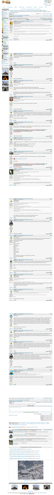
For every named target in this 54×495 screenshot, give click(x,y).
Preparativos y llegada (5, 52)
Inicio (3, 7)
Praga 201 (42, 422)
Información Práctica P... (41, 423)
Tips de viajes (15, 429)
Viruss (11, 259)
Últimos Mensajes (14, 415)
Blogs (15, 7)
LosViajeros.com (28, 492)
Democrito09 (11, 137)
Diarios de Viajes (5, 14)
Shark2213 (11, 80)
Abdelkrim (11, 64)
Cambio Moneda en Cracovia (16, 424)
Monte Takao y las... (5, 67)
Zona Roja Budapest (30, 423)
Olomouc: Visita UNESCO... (5, 28)
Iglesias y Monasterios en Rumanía (20, 158)
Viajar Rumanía (24, 424)
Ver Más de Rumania (6, 47)
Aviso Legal (37, 492)
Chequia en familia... (5, 60)
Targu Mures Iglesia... (5, 50)
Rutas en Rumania (19, 16)
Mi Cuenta (40, 7)
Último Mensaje (38, 454)
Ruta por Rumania (5, 40)
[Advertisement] (27, 2)
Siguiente (51, 13)
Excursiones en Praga (22, 422)
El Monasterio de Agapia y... (5, 55)
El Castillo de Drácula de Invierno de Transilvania (20, 430)
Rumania (14, 16)
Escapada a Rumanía (4, 41)
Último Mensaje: (43, 18)
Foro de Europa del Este (14, 11)
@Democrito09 (16, 153)
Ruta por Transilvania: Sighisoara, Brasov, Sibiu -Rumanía (20, 456)
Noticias (4, 15)
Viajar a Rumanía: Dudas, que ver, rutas (30, 480)
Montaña (27, 422)
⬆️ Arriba (11, 39)
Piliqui (11, 21)
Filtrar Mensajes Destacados (47, 19)
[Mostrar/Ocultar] (8, 68)
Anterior (40, 13)
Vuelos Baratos (47, 422)
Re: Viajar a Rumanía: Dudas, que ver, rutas (25, 21)
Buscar (45, 3)
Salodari (11, 151)
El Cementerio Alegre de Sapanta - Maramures (20, 434)
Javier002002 (11, 341)
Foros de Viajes (9, 7)
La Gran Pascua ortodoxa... (5, 44)
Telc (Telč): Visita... (5, 29)
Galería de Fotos (29, 7)
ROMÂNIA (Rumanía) (4, 43)
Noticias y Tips (21, 7)
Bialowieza (35, 423)
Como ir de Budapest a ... (22, 423)
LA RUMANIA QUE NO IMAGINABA (5, 39)
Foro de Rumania (39, 153)
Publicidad (44, 492)
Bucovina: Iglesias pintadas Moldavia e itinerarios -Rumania (20, 454)
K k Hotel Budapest (32, 422)
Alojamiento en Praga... (5, 22)
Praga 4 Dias (38, 422)
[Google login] (51, 1)
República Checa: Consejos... (5, 32)
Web (45, 7)
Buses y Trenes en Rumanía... (5, 21)
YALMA (11, 96)
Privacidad (41, 492)
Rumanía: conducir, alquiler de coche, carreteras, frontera (20, 458)
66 (47, 13)
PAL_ (11, 330)
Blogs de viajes (19, 438)
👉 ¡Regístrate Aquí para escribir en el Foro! (30, 412)
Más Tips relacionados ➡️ (48, 429)
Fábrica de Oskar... (5, 25)
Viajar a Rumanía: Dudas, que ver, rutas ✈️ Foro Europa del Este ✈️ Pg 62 (27, 10)
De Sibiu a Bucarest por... (5, 56)
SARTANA (11, 53)
